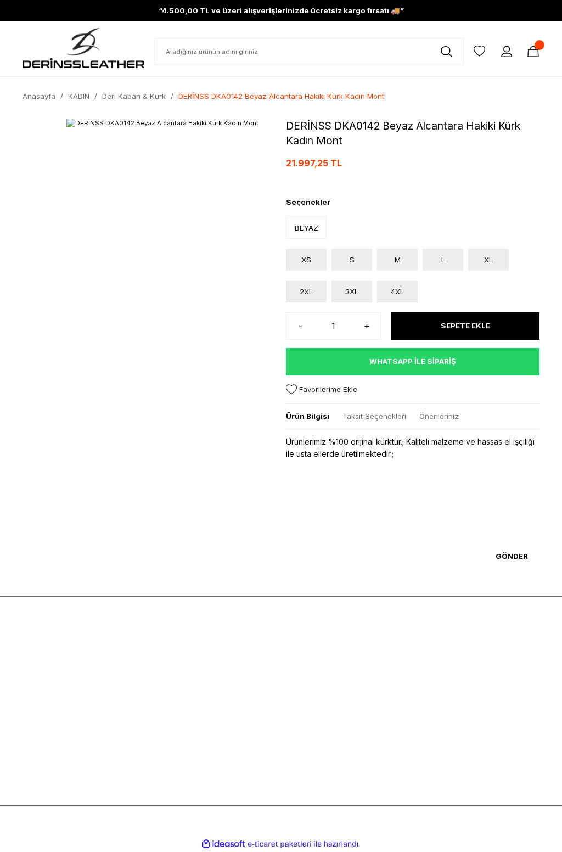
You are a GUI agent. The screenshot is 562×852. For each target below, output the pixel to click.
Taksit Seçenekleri (374, 416)
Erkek (32, 698)
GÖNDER (512, 556)
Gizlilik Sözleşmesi (186, 731)
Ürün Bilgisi (307, 416)
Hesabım (432, 698)
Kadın (32, 714)
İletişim (298, 764)
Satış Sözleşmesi (183, 698)
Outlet (33, 780)
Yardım (298, 747)
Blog (293, 731)
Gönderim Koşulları (186, 747)
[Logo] (83, 48)
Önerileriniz (439, 416)
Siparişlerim (438, 714)
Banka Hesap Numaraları (329, 714)
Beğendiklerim (442, 747)
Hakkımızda (305, 698)
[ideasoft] (223, 844)
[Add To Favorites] (321, 389)
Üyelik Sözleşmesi (185, 714)
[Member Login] (506, 51)
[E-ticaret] (280, 844)
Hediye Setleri (46, 764)
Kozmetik (38, 747)
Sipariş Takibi (441, 764)
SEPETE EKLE (465, 325)
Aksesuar (39, 731)
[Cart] (532, 51)
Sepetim (432, 731)
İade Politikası (177, 764)
